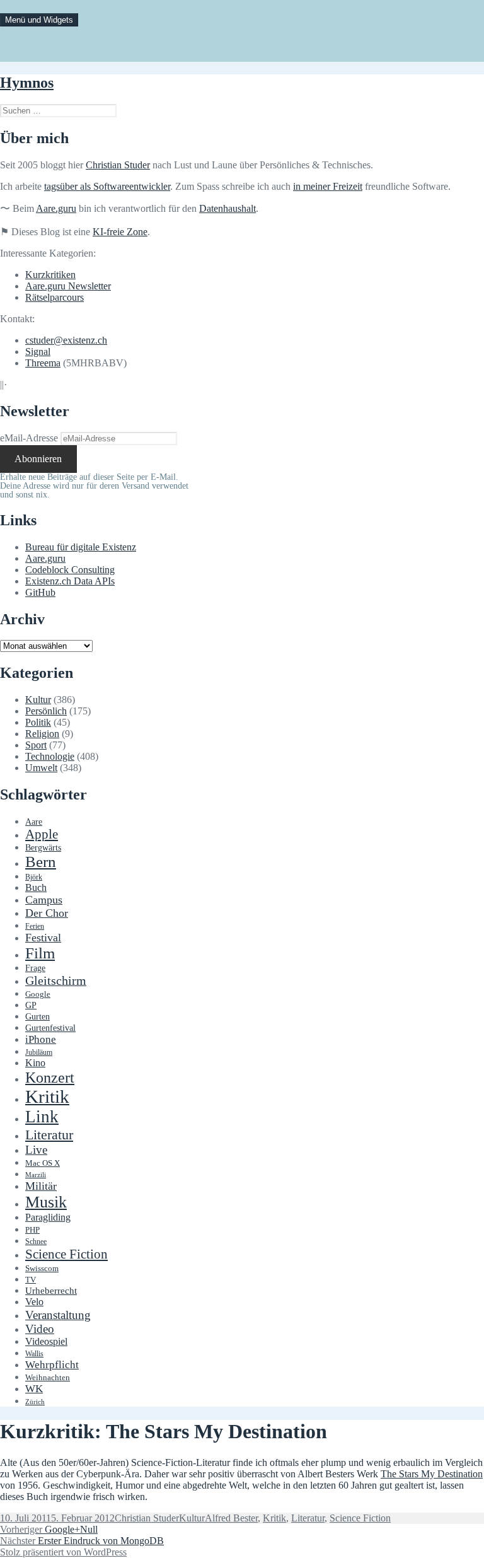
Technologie (49, 756)
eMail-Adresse (29, 438)
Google (37, 994)
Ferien (34, 926)
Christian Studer (118, 165)
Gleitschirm (55, 980)
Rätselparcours (54, 297)
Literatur (49, 1134)
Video (39, 1328)
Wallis (34, 1353)
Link (42, 1116)
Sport (36, 745)
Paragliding (48, 1217)
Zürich (35, 1401)
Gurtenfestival (50, 1028)
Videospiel (46, 1341)
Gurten (37, 1016)
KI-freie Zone (120, 231)
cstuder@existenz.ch (66, 340)
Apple (41, 834)
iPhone (40, 1039)
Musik (46, 1202)
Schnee (36, 1242)
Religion (42, 733)
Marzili (35, 1174)
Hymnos (27, 82)
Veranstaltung (58, 1315)
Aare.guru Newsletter (68, 286)
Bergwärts (43, 847)
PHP (32, 1230)
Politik (38, 722)
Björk (33, 877)
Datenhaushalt (227, 208)
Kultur (38, 699)
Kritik (47, 1096)
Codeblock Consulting (70, 569)
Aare (33, 822)
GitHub (40, 592)
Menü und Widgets (39, 20)
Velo (34, 1302)
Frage (35, 968)
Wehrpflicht (52, 1365)
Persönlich (46, 711)
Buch (36, 887)
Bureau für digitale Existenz (80, 547)
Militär (41, 1186)
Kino (35, 1063)
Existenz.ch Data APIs (70, 581)
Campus (43, 899)
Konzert (49, 1077)
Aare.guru (56, 208)
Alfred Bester (231, 1518)
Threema (42, 363)
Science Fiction (66, 1254)
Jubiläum (38, 1053)
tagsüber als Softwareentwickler (107, 186)
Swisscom (42, 1268)
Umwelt (41, 767)
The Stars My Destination (432, 1473)
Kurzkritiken (50, 274)
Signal (37, 351)
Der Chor (46, 913)
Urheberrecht (51, 1291)
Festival (43, 937)
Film (40, 953)
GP (31, 1005)
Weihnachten (47, 1377)
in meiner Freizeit (327, 186)
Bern (40, 861)
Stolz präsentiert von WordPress (63, 1552)
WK (34, 1389)
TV (30, 1280)
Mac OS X (42, 1163)
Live (36, 1149)
